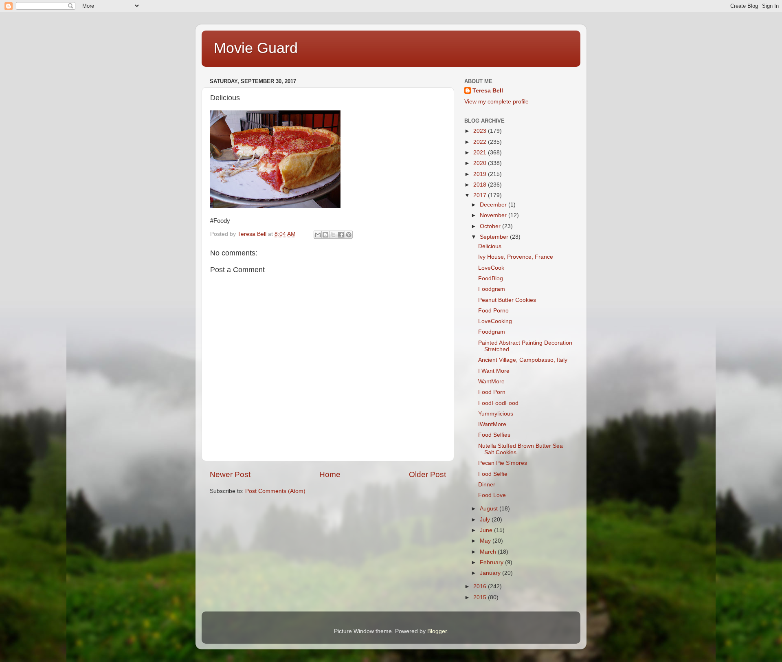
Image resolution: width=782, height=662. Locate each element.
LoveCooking (495, 321)
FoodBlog (490, 278)
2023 (480, 131)
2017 (480, 195)
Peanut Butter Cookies (507, 300)
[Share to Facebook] (341, 235)
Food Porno (493, 311)
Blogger (437, 631)
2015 (480, 597)
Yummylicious (495, 414)
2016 (480, 586)
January (491, 573)
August (489, 509)
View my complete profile (496, 102)
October (491, 226)
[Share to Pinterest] (349, 235)
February (492, 562)
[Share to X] (333, 235)
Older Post (427, 474)
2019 (480, 174)
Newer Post (230, 474)
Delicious (489, 246)
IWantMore (492, 424)
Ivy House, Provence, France (515, 257)
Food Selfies (494, 435)
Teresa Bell (487, 91)
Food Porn (491, 392)
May (486, 541)
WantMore (491, 381)
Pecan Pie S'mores (502, 463)
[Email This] (318, 235)
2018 (480, 185)
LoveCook (491, 268)
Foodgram (491, 289)
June (487, 530)
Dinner (486, 485)
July (486, 520)
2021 (480, 153)
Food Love (492, 495)
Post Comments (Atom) (275, 491)
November (494, 215)
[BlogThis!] (325, 235)
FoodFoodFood (498, 403)
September (495, 237)
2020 (480, 163)
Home (329, 474)
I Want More (494, 371)
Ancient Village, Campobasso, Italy (522, 360)
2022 (480, 142)
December (494, 205)
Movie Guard (256, 48)
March (489, 552)
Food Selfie (492, 474)
